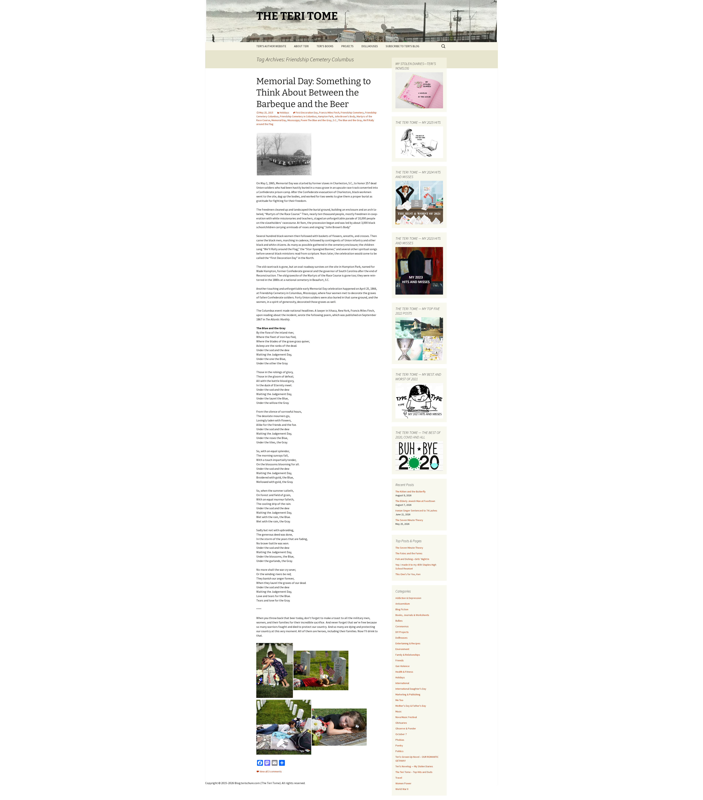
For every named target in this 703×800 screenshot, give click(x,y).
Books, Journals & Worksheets (412, 615)
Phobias (399, 739)
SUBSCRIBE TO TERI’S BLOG (402, 46)
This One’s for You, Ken (408, 574)
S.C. (335, 120)
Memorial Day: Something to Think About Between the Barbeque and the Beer (313, 92)
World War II (401, 789)
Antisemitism (402, 603)
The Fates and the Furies (408, 553)
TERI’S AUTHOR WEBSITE (271, 46)
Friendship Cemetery (352, 112)
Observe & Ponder (405, 728)
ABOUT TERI (301, 46)
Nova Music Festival (406, 717)
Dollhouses (401, 637)
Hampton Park (325, 116)
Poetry (399, 745)
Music (398, 711)
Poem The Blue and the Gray (316, 120)
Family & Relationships (407, 654)
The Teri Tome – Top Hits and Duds (413, 772)
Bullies (399, 620)
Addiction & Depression (408, 598)
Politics (399, 751)
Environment (402, 649)
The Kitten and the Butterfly (410, 491)
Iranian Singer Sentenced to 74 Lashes (416, 510)
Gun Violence (402, 666)
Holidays (284, 112)
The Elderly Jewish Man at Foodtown (415, 501)
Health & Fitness (404, 671)
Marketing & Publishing (407, 694)
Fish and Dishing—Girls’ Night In (412, 559)
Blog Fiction (401, 609)
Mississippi (293, 120)
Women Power (403, 783)
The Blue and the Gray (350, 120)
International (402, 683)
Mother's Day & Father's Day (410, 705)
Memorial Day (278, 120)
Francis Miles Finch (329, 112)
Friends (399, 660)
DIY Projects (402, 632)
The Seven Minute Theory (409, 520)
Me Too (399, 700)
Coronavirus (402, 626)
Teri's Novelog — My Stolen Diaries (414, 766)
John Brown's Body (344, 116)
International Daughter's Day (410, 688)
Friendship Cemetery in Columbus (298, 116)
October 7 (401, 734)
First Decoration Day (307, 112)
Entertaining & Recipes (407, 643)
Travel (398, 777)
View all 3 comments (271, 771)
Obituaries (401, 722)
